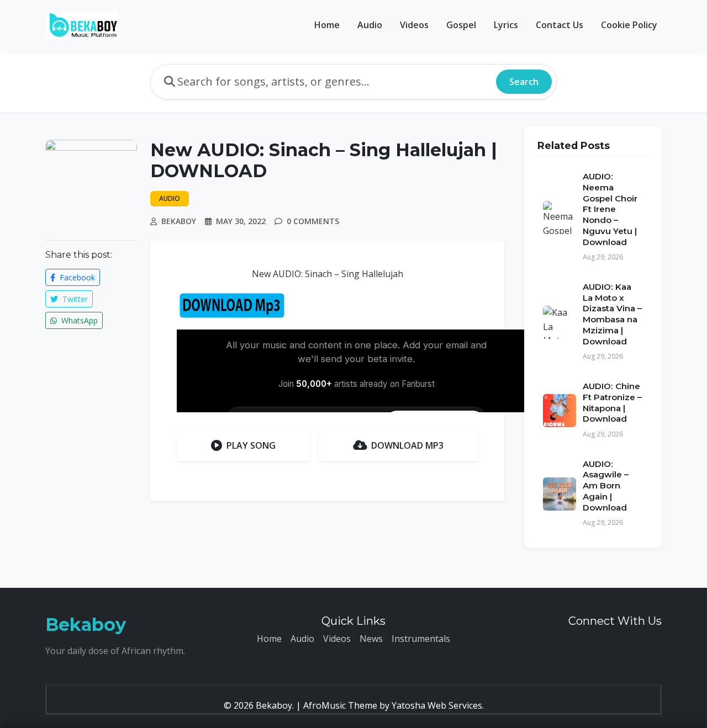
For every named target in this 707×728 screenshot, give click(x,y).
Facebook (76, 277)
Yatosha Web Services (437, 705)
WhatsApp (78, 320)
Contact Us (559, 25)
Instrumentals (421, 639)
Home (327, 25)
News (371, 639)
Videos (414, 25)
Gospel (461, 25)
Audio (369, 25)
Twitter (74, 299)
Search (524, 82)
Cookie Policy (629, 25)
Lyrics (506, 25)
